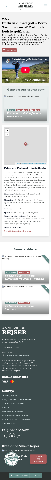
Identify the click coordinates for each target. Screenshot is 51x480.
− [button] (7, 134)
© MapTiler (24, 163)
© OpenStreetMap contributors (37, 163)
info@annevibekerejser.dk (18, 355)
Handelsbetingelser (12, 411)
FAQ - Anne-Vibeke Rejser (16, 399)
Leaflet (18, 163)
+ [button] (7, 130)
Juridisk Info (8, 423)
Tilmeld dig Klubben (13, 403)
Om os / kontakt (11, 395)
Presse (5, 407)
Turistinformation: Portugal (18, 231)
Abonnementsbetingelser (15, 415)
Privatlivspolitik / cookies (16, 419)
